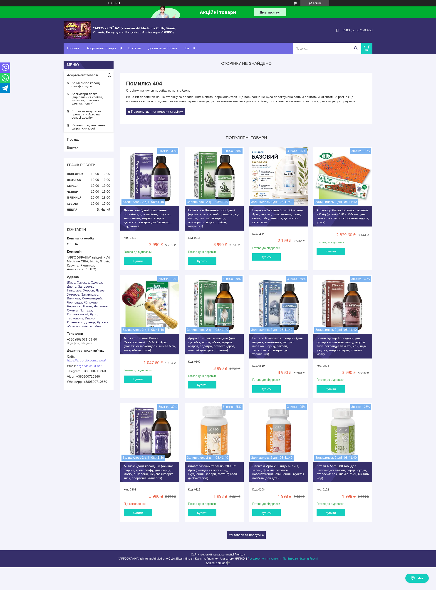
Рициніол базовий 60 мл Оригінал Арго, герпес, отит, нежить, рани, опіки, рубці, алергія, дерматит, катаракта (277, 216)
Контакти (134, 48)
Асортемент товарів (82, 75)
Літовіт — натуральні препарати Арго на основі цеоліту (87, 114)
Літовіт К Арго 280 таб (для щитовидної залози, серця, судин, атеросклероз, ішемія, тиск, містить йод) (343, 472)
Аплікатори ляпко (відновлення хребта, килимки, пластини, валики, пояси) (87, 98)
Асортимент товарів (101, 48)
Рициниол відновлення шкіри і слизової (89, 126)
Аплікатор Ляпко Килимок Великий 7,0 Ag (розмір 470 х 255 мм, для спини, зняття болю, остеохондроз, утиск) (343, 216)
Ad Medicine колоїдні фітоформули (87, 84)
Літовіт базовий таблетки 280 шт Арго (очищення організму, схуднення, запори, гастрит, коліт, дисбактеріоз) (213, 472)
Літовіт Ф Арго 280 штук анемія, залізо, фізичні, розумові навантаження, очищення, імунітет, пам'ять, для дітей (278, 472)
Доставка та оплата (162, 48)
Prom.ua (240, 554)
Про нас (73, 139)
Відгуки (72, 147)
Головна (73, 48)
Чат (420, 578)
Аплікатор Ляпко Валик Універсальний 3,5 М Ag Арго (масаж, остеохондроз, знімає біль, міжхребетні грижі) (150, 344)
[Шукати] (355, 48)
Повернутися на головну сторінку (157, 111)
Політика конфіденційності (300, 558)
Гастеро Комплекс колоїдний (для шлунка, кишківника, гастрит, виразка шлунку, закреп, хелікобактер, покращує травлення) (277, 346)
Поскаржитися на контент (264, 558)
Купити (138, 261)
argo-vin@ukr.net (89, 366)
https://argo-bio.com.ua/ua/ (86, 360)
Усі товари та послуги (245, 535)
